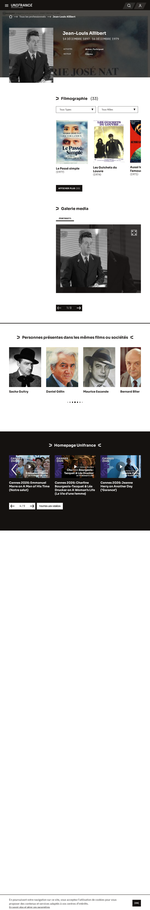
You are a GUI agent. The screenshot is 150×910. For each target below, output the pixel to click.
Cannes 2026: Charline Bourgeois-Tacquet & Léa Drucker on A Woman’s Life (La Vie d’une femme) (29, 488)
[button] (134, 233)
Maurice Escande (96, 391)
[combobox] (76, 109)
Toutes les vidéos (49, 506)
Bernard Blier (130, 391)
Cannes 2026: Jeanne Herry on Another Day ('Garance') (71, 486)
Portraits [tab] (65, 218)
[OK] (136, 903)
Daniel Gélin (55, 391)
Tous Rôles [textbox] (107, 109)
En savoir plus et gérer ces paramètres (29, 907)
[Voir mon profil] (140, 6)
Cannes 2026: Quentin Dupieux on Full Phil (117, 484)
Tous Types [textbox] (65, 109)
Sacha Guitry (18, 391)
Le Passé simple (67, 168)
